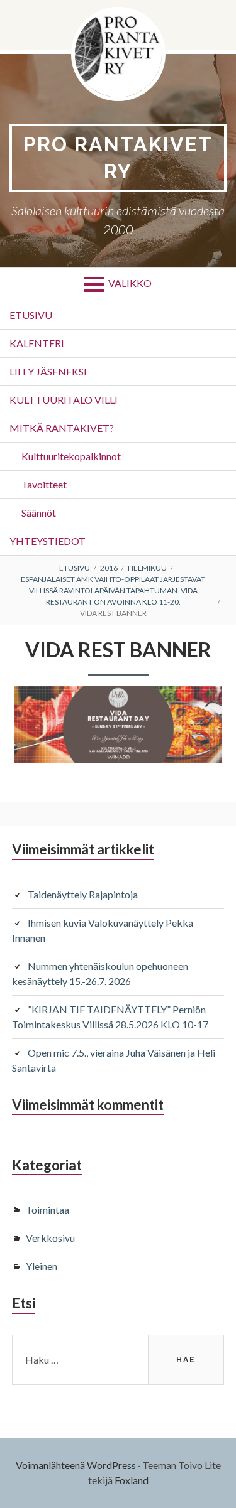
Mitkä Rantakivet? (61, 428)
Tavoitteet (44, 484)
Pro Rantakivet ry (118, 157)
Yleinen (41, 1266)
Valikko (130, 283)
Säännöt (38, 513)
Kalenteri (36, 343)
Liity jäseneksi (48, 371)
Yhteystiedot (47, 541)
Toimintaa (47, 1209)
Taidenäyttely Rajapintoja (83, 894)
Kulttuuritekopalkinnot (71, 456)
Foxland (132, 1480)
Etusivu (30, 315)
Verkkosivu (50, 1238)
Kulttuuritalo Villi (63, 400)
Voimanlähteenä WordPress (76, 1465)
